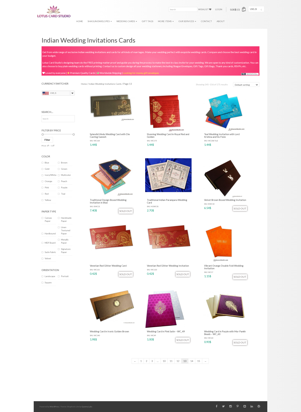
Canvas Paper (48, 219)
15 (198, 360)
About (221, 21)
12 (178, 360)
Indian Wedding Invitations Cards (105, 83)
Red (47, 193)
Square (48, 282)
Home (79, 21)
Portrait (65, 276)
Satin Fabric (50, 252)
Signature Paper (66, 250)
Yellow (48, 200)
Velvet (48, 258)
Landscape (50, 276)
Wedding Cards (125, 21)
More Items (165, 21)
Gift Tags (147, 21)
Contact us (108, 66)
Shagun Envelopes (99, 21)
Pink (47, 187)
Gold (47, 168)
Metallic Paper (65, 241)
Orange (48, 181)
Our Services (186, 21)
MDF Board (50, 242)
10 (164, 360)
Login (218, 9)
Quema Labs (87, 406)
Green (64, 168)
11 (171, 360)
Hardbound (50, 233)
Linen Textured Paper (65, 230)
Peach (64, 181)
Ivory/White (50, 175)
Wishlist (203, 9)
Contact (206, 21)
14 (191, 360)
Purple (64, 187)
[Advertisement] (58, 339)
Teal (63, 193)
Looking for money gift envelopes (141, 72)
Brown (64, 162)
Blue (47, 162)
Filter (47, 139)
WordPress (54, 406)
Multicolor (66, 175)
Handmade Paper (66, 219)
